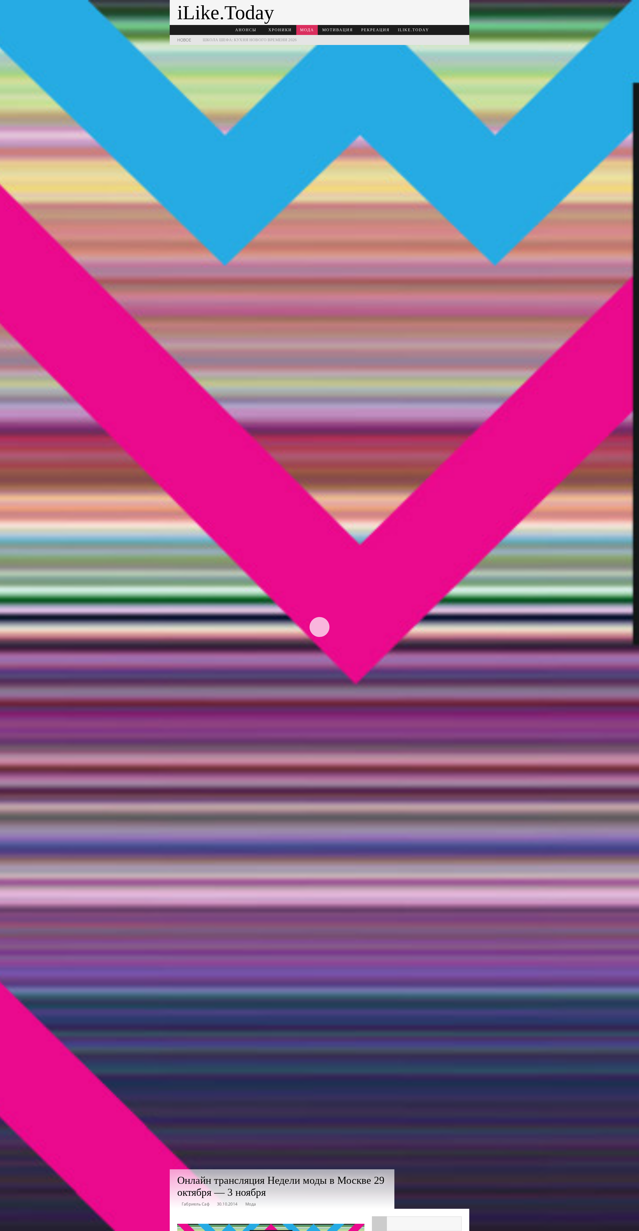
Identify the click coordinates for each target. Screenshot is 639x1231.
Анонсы (245, 30)
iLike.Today (413, 30)
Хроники (280, 30)
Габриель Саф (195, 1204)
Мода (307, 30)
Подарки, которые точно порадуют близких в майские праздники (278, 40)
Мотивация (337, 30)
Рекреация (375, 30)
